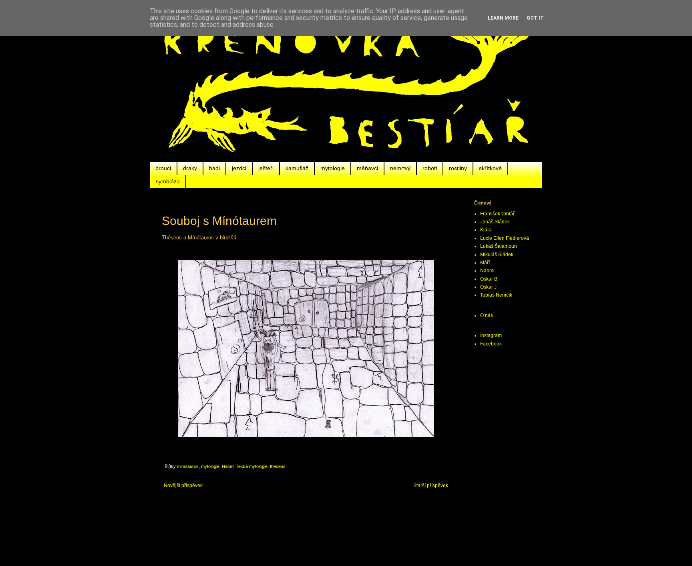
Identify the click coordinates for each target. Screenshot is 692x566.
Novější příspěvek (183, 485)
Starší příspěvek (430, 485)
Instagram (491, 335)
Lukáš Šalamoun (498, 246)
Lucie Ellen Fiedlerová (504, 238)
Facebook (491, 344)
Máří (485, 262)
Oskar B (488, 279)
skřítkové (490, 168)
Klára (486, 230)
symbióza (168, 181)
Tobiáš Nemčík (496, 295)
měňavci (367, 168)
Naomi (228, 466)
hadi (214, 168)
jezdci (239, 168)
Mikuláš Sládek (496, 254)
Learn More (503, 18)
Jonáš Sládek (495, 222)
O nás (486, 315)
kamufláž (297, 168)
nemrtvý (400, 168)
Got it (535, 18)
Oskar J (488, 287)
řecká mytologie (252, 466)
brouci (163, 168)
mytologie (332, 168)
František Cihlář (497, 214)
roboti (429, 168)
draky (190, 168)
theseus (278, 466)
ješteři (266, 168)
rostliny (458, 168)
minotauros (188, 466)
